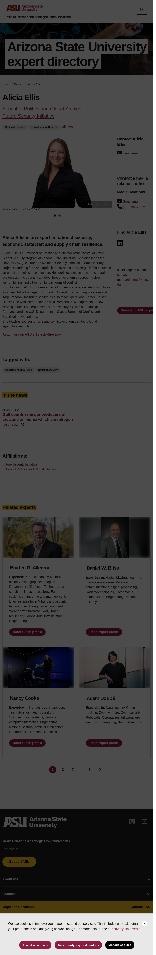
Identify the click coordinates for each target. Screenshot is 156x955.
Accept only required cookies (78, 945)
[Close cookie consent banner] (144, 924)
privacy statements (126, 929)
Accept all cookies (35, 945)
